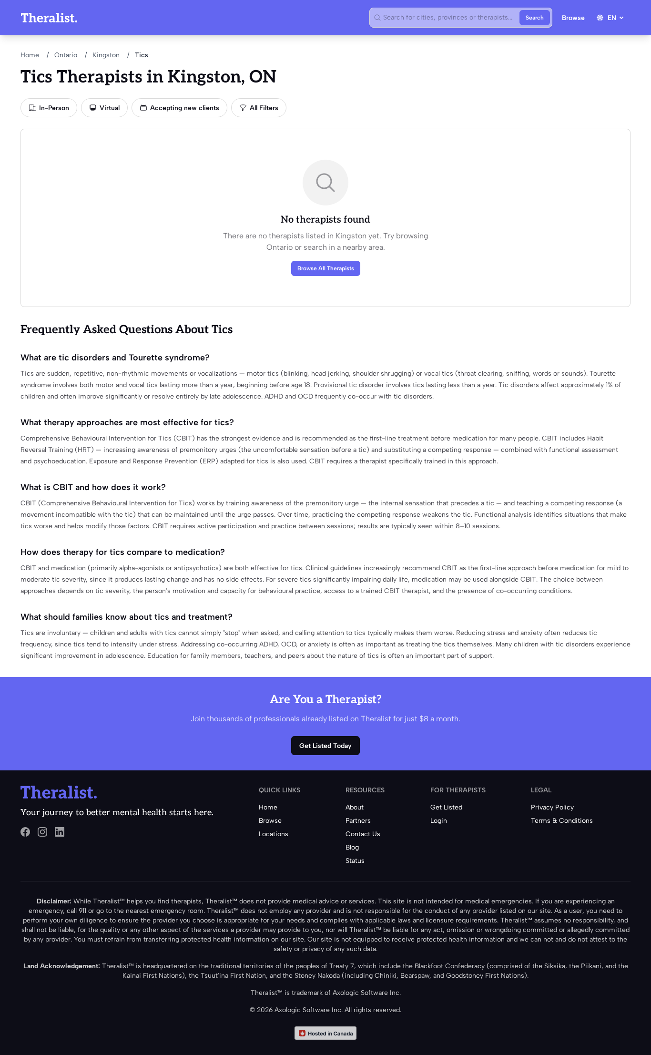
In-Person (54, 108)
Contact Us (363, 834)
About (355, 807)
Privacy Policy (552, 807)
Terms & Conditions (562, 821)
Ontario (65, 55)
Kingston (106, 55)
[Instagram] (42, 832)
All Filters (264, 108)
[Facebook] (25, 832)
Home (29, 55)
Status (355, 861)
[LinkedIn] (59, 832)
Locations (273, 834)
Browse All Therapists (325, 268)
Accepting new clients (184, 108)
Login (438, 821)
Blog (352, 847)
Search (535, 17)
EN (612, 18)
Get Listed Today (325, 746)
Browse (573, 18)
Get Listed (446, 807)
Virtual (110, 108)
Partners (358, 821)
